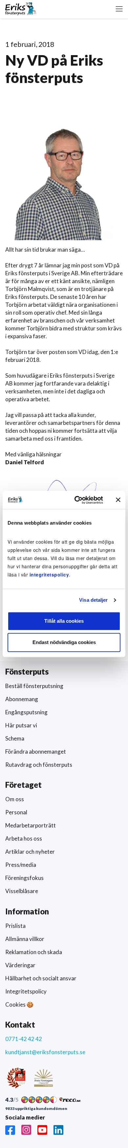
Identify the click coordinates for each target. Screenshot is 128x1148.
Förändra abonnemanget (35, 751)
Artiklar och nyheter (30, 851)
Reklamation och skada (33, 952)
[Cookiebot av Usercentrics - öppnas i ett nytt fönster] (77, 500)
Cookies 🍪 (19, 1004)
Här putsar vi (21, 725)
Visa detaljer (93, 600)
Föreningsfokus (24, 877)
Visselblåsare (21, 890)
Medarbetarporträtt (30, 825)
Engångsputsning (26, 712)
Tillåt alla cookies (64, 621)
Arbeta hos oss (23, 838)
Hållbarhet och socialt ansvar (40, 978)
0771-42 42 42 (23, 1038)
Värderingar (20, 965)
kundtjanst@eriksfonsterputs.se (45, 1052)
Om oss (14, 799)
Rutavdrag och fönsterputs (38, 764)
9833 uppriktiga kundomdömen (36, 1108)
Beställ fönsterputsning (34, 685)
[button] (119, 9)
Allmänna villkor (24, 938)
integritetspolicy (49, 574)
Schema (14, 738)
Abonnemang (21, 699)
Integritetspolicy (26, 991)
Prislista (15, 925)
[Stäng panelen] (118, 500)
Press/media (20, 864)
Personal (16, 812)
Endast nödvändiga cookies (64, 642)
